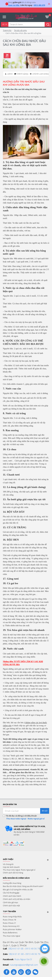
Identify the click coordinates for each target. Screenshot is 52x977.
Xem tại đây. (14, 5)
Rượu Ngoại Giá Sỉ (23, 959)
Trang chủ (7, 30)
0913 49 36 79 (32, 948)
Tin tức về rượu (20, 30)
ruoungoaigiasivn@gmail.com (24, 964)
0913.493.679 (39, 5)
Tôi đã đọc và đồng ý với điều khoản (25, 817)
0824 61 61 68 (16, 948)
